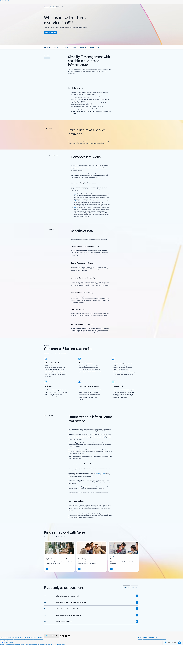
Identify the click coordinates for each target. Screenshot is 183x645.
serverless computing (100, 473)
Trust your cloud (40, 637)
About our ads (61, 644)
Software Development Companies (8, 639)
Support (143, 637)
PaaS (75, 200)
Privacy (26, 644)
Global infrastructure (22, 637)
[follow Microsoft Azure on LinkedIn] (66, 636)
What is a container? (155, 639)
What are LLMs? (146, 639)
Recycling (56, 644)
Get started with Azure (12, 637)
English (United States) (5, 640)
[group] (59, 556)
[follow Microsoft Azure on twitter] (60, 636)
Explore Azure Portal (52, 635)
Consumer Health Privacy (6, 644)
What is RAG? (163, 639)
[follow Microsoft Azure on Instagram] (63, 636)
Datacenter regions (31, 637)
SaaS (75, 194)
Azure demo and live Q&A (151, 637)
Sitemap (14, 644)
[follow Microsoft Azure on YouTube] (69, 636)
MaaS (75, 207)
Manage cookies (32, 644)
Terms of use (39, 644)
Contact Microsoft (20, 644)
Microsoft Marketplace (21, 639)
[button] (172, 642)
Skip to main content (5, 1)
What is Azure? (3, 637)
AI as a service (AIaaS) (100, 437)
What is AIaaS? (139, 639)
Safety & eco (51, 644)
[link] (47, 47)
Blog (42, 639)
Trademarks (44, 644)
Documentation (37, 639)
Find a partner (30, 639)
